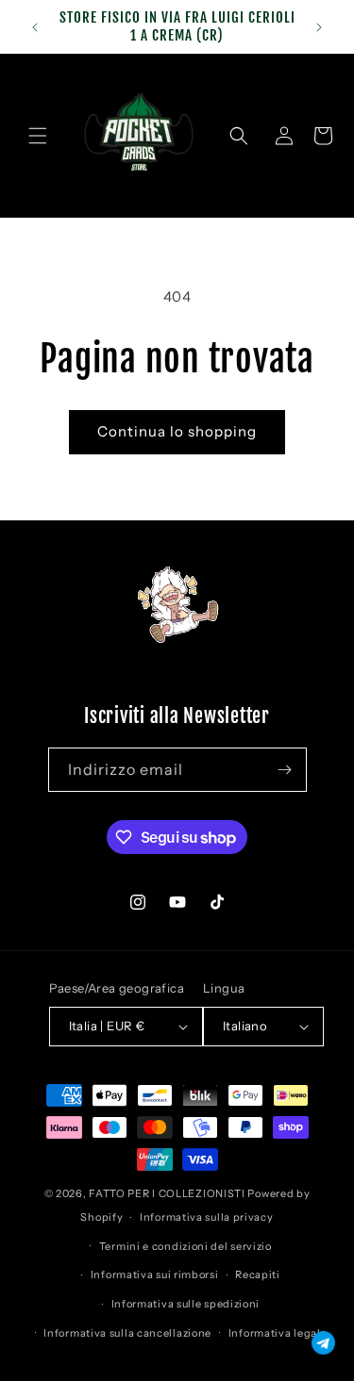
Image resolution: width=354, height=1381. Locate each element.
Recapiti (257, 1274)
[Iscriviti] (285, 770)
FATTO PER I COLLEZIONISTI (167, 1193)
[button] (38, 135)
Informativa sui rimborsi (155, 1274)
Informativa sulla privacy (207, 1217)
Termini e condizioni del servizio (185, 1246)
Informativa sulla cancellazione (127, 1333)
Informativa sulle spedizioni (186, 1303)
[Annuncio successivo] (319, 27)
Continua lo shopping (177, 431)
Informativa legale (278, 1333)
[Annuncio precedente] (35, 27)
